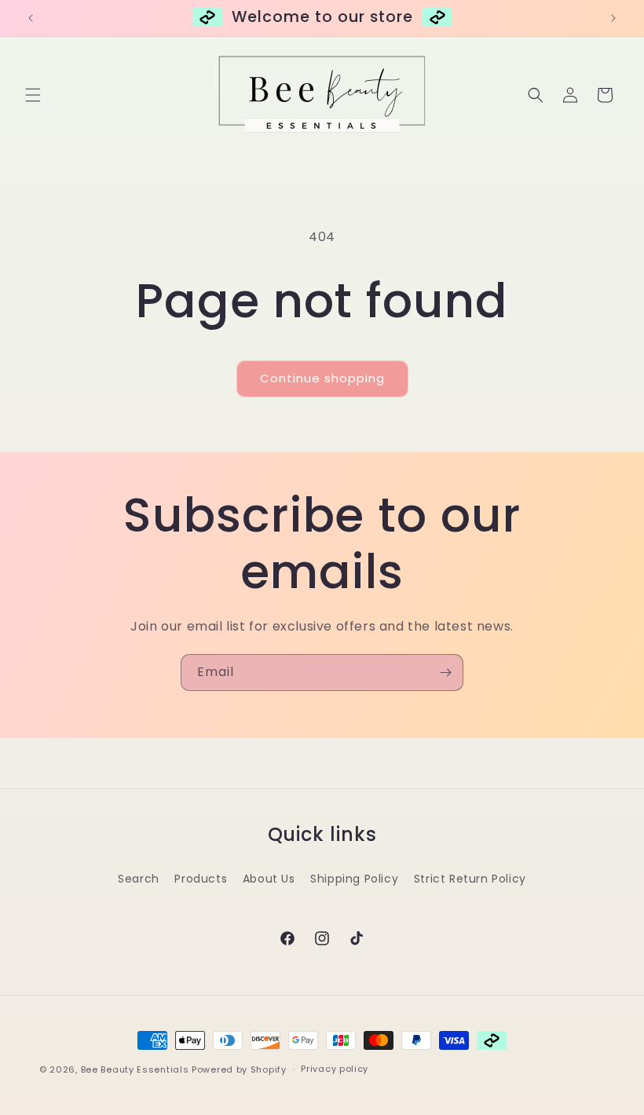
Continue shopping (322, 378)
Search (138, 879)
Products (200, 879)
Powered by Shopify (239, 1069)
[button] (33, 95)
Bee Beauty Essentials (135, 1069)
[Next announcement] (613, 18)
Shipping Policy (354, 879)
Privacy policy (334, 1068)
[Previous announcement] (30, 18)
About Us (269, 879)
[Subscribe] (445, 672)
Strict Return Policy (470, 879)
